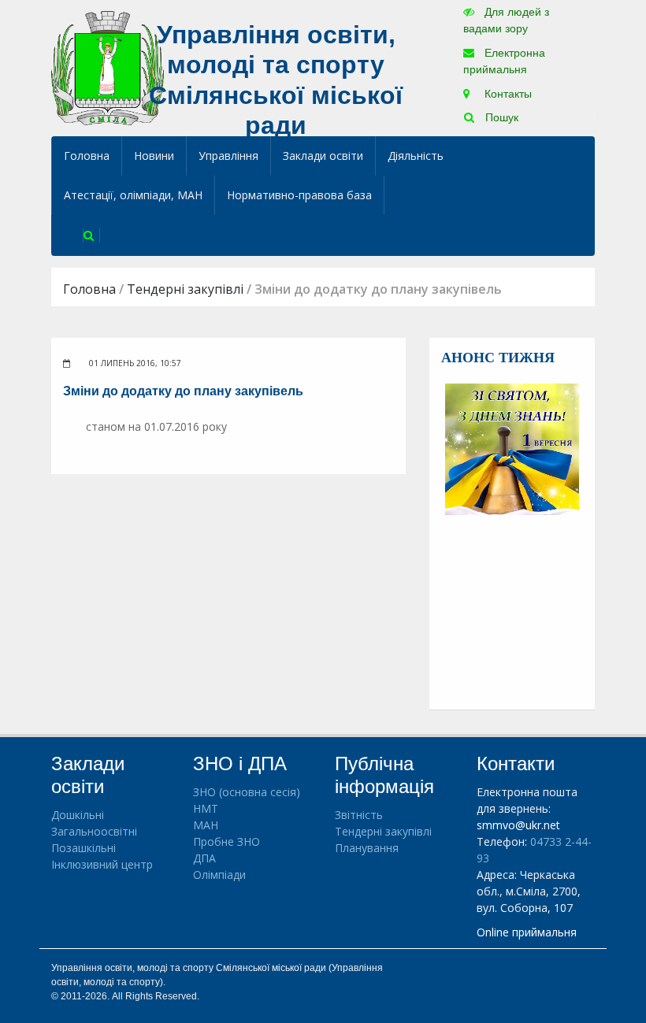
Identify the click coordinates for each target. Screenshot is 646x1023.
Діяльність (416, 155)
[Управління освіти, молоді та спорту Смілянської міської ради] (107, 67)
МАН (205, 824)
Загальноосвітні (94, 831)
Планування (367, 847)
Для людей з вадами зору (506, 20)
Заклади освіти (323, 155)
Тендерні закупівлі (185, 289)
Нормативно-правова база (299, 194)
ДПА (204, 858)
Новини (154, 155)
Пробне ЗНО (226, 841)
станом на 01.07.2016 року (156, 426)
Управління (228, 155)
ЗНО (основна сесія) (246, 791)
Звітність (359, 814)
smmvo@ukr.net (518, 824)
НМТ (205, 808)
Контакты (506, 93)
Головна (87, 155)
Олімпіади (219, 874)
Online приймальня (527, 932)
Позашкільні (83, 847)
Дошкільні (77, 814)
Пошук (500, 117)
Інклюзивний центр (102, 864)
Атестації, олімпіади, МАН (133, 194)
